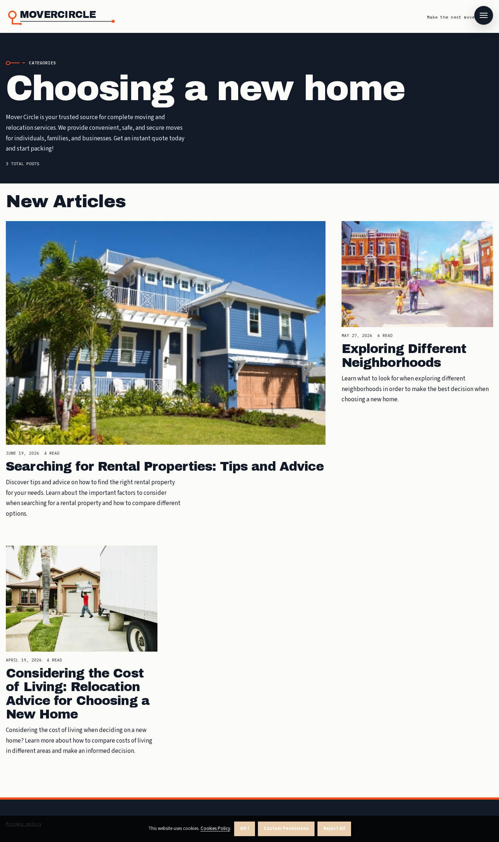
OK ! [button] (244, 828)
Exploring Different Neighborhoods (404, 355)
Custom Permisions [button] (286, 828)
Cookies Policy (215, 828)
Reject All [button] (334, 828)
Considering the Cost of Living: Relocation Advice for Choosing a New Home (77, 694)
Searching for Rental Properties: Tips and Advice (165, 466)
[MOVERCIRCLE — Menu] (483, 15)
